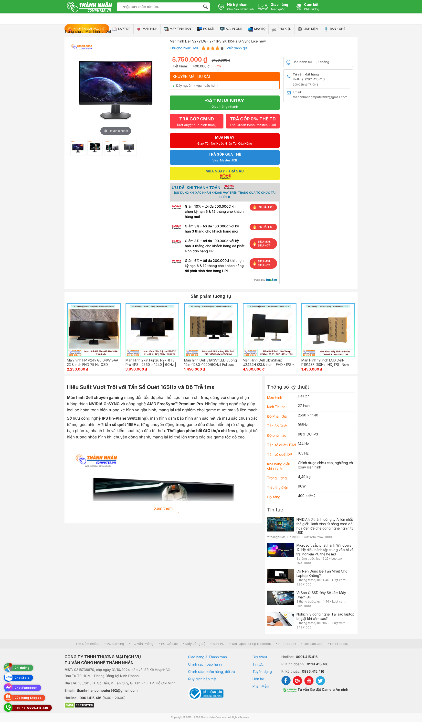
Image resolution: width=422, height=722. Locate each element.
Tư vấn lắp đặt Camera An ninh (322, 690)
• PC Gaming (114, 644)
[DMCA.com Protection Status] (120, 705)
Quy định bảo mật (202, 679)
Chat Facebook (25, 688)
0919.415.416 (317, 664)
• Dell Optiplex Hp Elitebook (250, 644)
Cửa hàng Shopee (28, 698)
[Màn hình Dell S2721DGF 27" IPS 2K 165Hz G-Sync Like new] (78, 148)
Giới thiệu (260, 657)
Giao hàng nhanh (224, 103)
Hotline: (31, 708)
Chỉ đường (22, 667)
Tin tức (275, 510)
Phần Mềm (261, 686)
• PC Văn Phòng (141, 644)
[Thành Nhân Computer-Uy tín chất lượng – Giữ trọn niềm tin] (89, 7)
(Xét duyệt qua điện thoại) (196, 121)
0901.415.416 (90, 698)
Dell (195, 48)
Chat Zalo (21, 678)
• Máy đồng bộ (193, 644)
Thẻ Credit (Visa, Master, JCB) (253, 121)
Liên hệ (258, 679)
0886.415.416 (313, 671)
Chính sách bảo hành (205, 664)
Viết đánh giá (237, 48)
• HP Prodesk (337, 644)
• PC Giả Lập (168, 644)
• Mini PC (217, 644)
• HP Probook (285, 644)
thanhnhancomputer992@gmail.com (107, 691)
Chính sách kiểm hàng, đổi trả (211, 671)
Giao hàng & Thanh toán (207, 657)
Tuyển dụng (262, 671)
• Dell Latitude (312, 644)
